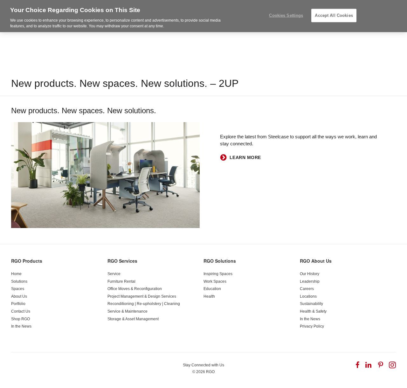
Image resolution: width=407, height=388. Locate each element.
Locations (308, 296)
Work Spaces (215, 281)
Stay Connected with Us (203, 365)
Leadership (310, 281)
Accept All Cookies (334, 15)
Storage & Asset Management (133, 319)
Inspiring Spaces (218, 274)
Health (209, 296)
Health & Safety (313, 311)
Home (16, 274)
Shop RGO (20, 319)
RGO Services (122, 261)
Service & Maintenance (127, 311)
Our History (309, 274)
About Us (19, 296)
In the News (21, 326)
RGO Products (26, 261)
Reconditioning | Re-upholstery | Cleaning (143, 303)
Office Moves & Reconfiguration (134, 289)
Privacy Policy (312, 326)
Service (114, 274)
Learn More (245, 157)
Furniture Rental (121, 281)
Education (212, 289)
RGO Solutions (220, 261)
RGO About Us (316, 261)
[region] (203, 16)
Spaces (17, 289)
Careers (307, 289)
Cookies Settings (286, 15)
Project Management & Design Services (141, 296)
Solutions (19, 281)
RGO (210, 372)
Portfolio (18, 303)
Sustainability (311, 303)
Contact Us (20, 311)
